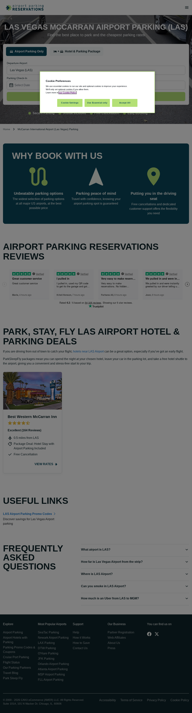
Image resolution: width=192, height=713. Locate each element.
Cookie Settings (70, 103)
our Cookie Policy (67, 92)
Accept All (124, 103)
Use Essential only (97, 103)
